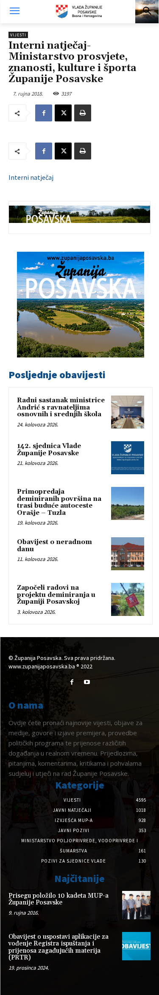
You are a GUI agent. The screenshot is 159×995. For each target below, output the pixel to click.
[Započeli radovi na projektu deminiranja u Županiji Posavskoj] (127, 599)
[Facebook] (43, 112)
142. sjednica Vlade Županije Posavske (49, 449)
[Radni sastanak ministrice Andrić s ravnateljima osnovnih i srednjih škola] (127, 412)
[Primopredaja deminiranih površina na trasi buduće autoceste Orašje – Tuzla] (127, 503)
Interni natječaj (30, 177)
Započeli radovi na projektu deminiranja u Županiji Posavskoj (56, 595)
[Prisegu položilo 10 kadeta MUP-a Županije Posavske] (136, 905)
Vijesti (18, 35)
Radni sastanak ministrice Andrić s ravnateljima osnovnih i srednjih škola (61, 407)
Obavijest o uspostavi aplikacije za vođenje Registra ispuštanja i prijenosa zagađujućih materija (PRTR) (58, 947)
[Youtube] (87, 682)
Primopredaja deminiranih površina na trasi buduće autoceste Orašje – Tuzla (59, 502)
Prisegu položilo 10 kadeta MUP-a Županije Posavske (58, 899)
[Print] (82, 112)
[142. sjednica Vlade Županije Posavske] (127, 457)
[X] (63, 112)
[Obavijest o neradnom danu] (127, 553)
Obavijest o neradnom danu (54, 545)
